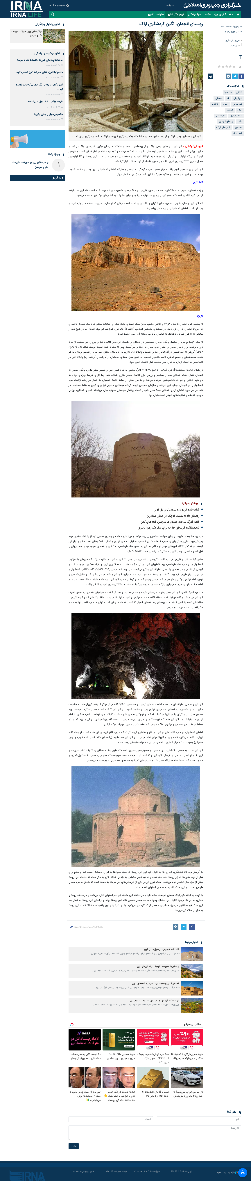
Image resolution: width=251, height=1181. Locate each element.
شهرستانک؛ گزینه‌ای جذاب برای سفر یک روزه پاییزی (168, 527)
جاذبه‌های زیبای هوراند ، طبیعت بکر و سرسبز (40, 60)
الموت (230, 110)
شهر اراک (237, 133)
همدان (218, 98)
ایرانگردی (233, 46)
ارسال (73, 1146)
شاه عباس (237, 104)
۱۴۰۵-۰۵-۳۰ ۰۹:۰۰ (53, 65)
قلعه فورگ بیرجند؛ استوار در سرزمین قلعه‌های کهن (170, 522)
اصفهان (238, 127)
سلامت (207, 15)
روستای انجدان (226, 122)
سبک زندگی (194, 15)
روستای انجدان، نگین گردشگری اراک (171, 24)
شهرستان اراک (223, 127)
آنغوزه (225, 104)
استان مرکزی (236, 116)
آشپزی (150, 15)
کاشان (215, 104)
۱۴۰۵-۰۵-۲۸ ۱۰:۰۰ (53, 95)
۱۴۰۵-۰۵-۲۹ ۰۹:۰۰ (53, 77)
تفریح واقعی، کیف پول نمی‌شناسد (45, 102)
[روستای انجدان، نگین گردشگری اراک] (136, 81)
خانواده (160, 15)
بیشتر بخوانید (190, 503)
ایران (239, 110)
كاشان (239, 92)
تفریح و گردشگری (176, 15)
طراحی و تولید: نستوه (226, 1172)
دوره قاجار (220, 116)
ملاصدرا (228, 92)
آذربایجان (237, 98)
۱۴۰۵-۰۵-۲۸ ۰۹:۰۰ (53, 107)
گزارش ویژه (220, 15)
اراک (240, 122)
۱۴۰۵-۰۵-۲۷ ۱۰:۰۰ (53, 119)
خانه (231, 15)
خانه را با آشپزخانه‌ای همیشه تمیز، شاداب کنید (39, 72)
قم (228, 98)
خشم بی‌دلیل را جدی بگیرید (48, 114)
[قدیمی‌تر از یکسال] (192, 954)
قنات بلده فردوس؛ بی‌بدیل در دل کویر (176, 509)
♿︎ (242, 1172)
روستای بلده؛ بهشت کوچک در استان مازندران (172, 515)
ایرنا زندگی (211, 5)
